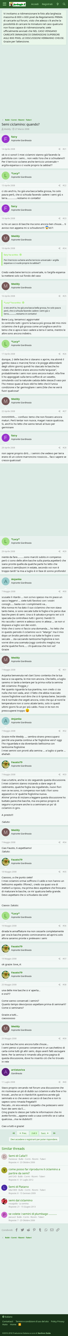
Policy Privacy (57, 1321)
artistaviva (18, 1069)
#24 (64, 248)
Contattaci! (7, 1321)
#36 (64, 925)
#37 (64, 958)
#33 (64, 774)
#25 (64, 296)
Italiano (8, 1316)
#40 (64, 1082)
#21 (64, 149)
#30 (64, 591)
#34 (64, 842)
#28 (64, 447)
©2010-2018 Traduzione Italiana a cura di (26, 1333)
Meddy (7, 129)
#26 (64, 353)
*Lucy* (15, 173)
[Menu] (4, 4)
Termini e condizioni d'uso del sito (32, 1321)
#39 (64, 1038)
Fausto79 (16, 762)
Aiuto (5, 1324)
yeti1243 (13, 1176)
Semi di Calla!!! (18, 1156)
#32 (64, 731)
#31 (64, 669)
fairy (14, 136)
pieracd (12, 1217)
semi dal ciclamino (21, 1200)
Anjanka (16, 579)
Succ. (44, 1133)
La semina (24, 1203)
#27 (64, 411)
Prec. (24, 1133)
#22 (64, 185)
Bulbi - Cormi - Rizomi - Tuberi (32, 1159)
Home (13, 1324)
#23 (64, 218)
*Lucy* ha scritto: (12, 302)
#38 (64, 984)
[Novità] (57, 4)
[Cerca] (64, 4)
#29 (64, 551)
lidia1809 (13, 1190)
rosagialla (13, 1203)
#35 (64, 871)
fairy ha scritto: (11, 254)
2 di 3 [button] (34, 1133)
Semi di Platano (19, 1187)
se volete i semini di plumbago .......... (33, 1214)
